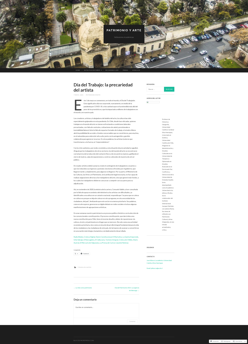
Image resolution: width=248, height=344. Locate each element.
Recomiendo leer (111, 70)
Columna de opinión (84, 267)
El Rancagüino (89, 240)
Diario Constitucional (104, 237)
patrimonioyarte (93, 95)
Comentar (132, 321)
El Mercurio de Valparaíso (89, 243)
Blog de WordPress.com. (84, 340)
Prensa (125, 70)
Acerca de (136, 70)
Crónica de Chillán (125, 240)
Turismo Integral (111, 240)
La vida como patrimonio (83, 288)
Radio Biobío (78, 237)
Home (78, 70)
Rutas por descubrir (92, 70)
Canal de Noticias (122, 243)
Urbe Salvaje (78, 240)
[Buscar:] (160, 89)
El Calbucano (100, 240)
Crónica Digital (89, 237)
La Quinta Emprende (130, 237)
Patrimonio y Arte (124, 30)
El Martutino (117, 237)
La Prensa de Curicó (107, 243)
